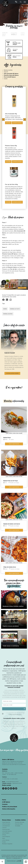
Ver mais (8, 122)
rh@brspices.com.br (17, 783)
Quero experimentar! (14, 443)
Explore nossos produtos (11, 626)
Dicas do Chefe (18, 824)
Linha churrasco (6, 824)
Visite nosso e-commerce (11, 646)
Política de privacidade (9, 806)
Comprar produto (17, 122)
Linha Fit (4, 827)
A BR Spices (6, 802)
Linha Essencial (6, 825)
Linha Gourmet (6, 829)
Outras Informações (8, 809)
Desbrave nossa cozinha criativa (13, 606)
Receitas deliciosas (19, 822)
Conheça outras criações (12, 373)
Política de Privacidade (15, 714)
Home (4, 799)
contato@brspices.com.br (12, 781)
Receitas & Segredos (7, 843)
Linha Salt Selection (7, 831)
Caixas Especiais (6, 822)
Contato (5, 804)
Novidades (17, 825)
